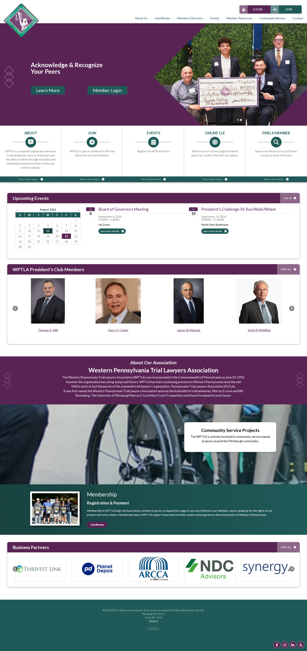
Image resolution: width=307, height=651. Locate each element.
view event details (110, 231)
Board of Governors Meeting (123, 209)
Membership (102, 494)
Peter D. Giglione (118, 330)
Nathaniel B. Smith (259, 330)
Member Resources (239, 18)
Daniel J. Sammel (48, 330)
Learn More (48, 90)
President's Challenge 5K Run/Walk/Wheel (238, 209)
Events (214, 18)
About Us (141, 18)
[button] (15, 308)
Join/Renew (162, 18)
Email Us (153, 621)
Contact (297, 18)
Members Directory (190, 18)
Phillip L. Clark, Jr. (188, 330)
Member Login (107, 90)
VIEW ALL (286, 269)
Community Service (272, 18)
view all (288, 198)
